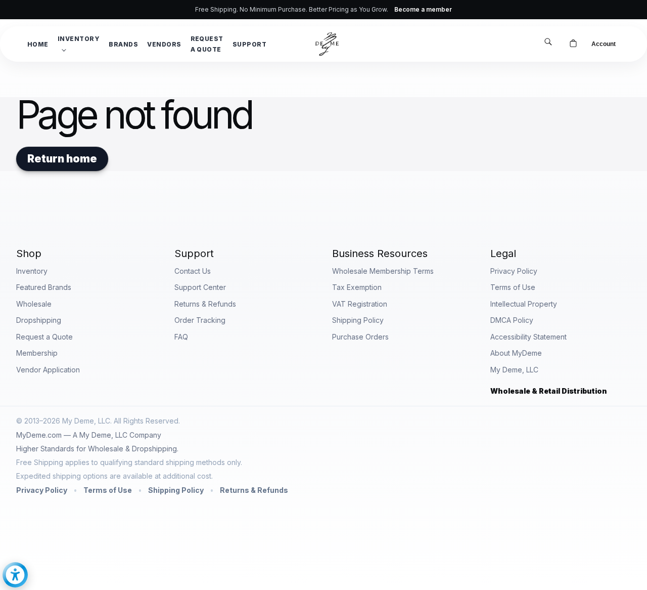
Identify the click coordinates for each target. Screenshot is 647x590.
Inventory (79, 39)
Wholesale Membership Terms (383, 271)
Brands (123, 44)
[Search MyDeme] (548, 43)
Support (249, 44)
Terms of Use (512, 287)
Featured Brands (43, 287)
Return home (62, 158)
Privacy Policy (513, 271)
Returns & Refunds (205, 304)
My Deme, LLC (514, 369)
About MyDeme (516, 353)
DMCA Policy (511, 320)
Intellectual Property (523, 304)
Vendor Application (48, 369)
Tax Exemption (357, 287)
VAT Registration (359, 304)
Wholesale (34, 304)
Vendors (164, 44)
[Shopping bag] (573, 44)
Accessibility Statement (528, 336)
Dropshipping (38, 320)
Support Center (200, 287)
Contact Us (192, 271)
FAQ (181, 336)
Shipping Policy (358, 320)
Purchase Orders (360, 336)
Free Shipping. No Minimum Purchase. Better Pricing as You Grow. (323, 9)
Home (38, 44)
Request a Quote (207, 44)
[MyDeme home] (327, 44)
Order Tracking (199, 320)
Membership (37, 353)
